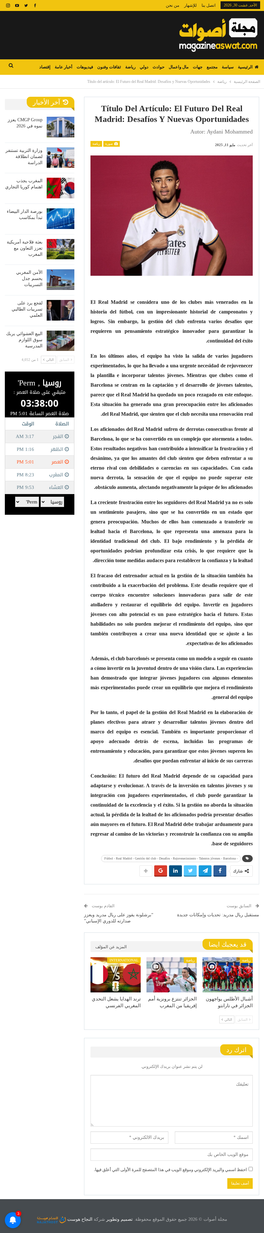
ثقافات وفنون (109, 67)
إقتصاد (45, 67)
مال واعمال (179, 67)
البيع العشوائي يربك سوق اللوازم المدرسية (24, 339)
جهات (198, 67)
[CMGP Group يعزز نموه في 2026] (60, 127)
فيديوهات (85, 67)
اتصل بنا (209, 5)
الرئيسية (245, 67)
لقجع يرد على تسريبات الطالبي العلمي (27, 309)
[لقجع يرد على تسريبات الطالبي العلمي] (60, 310)
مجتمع (212, 67)
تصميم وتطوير (119, 1219)
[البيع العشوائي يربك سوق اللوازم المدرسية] (60, 341)
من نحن (172, 5)
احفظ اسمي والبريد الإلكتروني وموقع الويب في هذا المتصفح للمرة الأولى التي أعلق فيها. (170, 1169)
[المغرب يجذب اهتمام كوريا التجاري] (60, 188)
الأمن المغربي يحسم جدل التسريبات (29, 278)
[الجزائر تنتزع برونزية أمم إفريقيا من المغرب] (171, 974)
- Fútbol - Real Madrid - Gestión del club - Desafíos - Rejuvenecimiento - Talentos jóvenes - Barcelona (171, 858)
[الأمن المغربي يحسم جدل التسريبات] (60, 279)
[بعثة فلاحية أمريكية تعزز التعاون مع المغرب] (60, 249)
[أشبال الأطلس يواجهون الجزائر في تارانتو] (228, 974)
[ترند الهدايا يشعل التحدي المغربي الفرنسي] (115, 974)
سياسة (228, 67)
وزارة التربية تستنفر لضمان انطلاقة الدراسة (23, 156)
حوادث (159, 67)
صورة (109, 143)
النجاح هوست (79, 1219)
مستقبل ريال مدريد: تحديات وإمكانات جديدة (218, 914)
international (123, 960)
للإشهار (190, 5)
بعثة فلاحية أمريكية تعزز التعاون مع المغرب (24, 248)
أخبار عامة (63, 67)
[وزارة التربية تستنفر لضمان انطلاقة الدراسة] (60, 157)
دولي (144, 67)
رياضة (130, 67)
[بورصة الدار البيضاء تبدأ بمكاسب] (60, 218)
